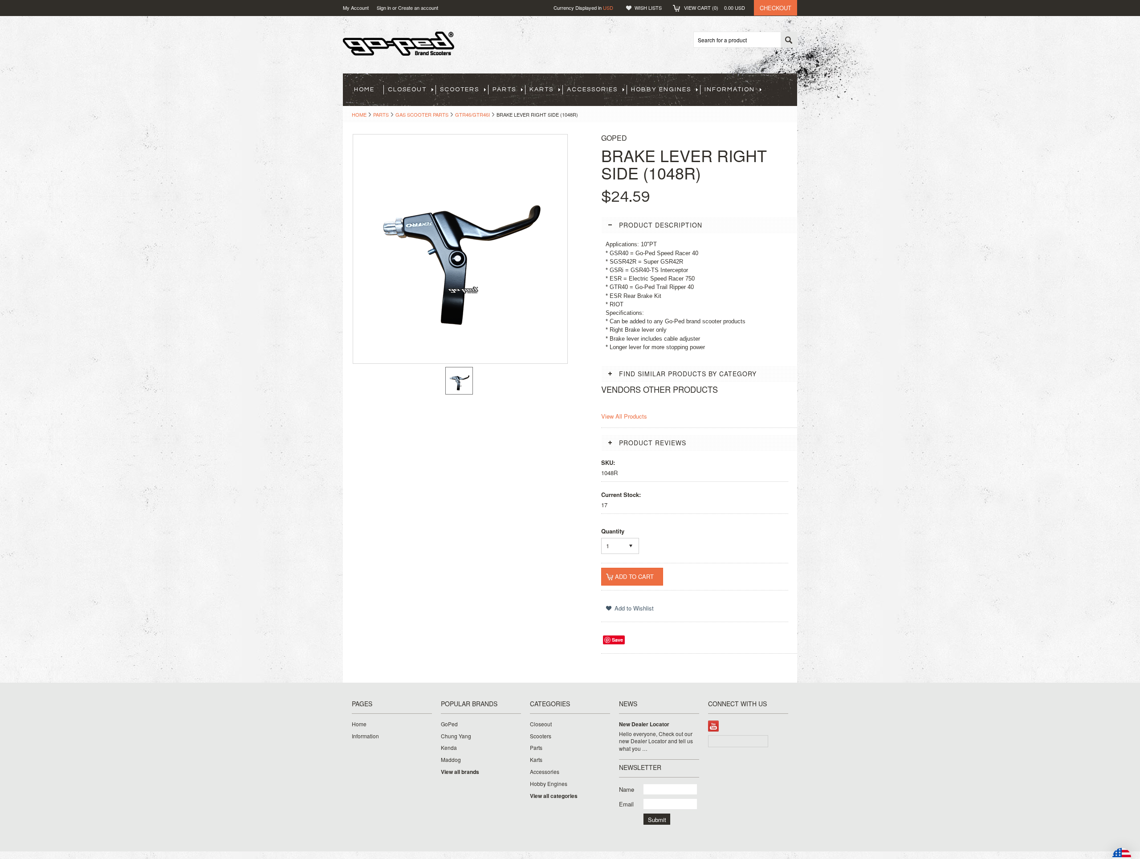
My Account (356, 7)
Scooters (459, 89)
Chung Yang (456, 736)
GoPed (449, 724)
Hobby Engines (661, 89)
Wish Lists (648, 7)
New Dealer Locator (644, 724)
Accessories (592, 89)
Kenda (449, 747)
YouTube (713, 726)
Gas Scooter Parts (421, 114)
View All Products (624, 416)
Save (617, 639)
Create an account (418, 7)
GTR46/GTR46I (472, 114)
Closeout (407, 89)
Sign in (384, 7)
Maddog (451, 759)
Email (626, 804)
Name (626, 789)
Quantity (612, 531)
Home (359, 114)
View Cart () (714, 7)
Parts (504, 89)
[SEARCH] (789, 40)
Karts (541, 89)
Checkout (775, 8)
